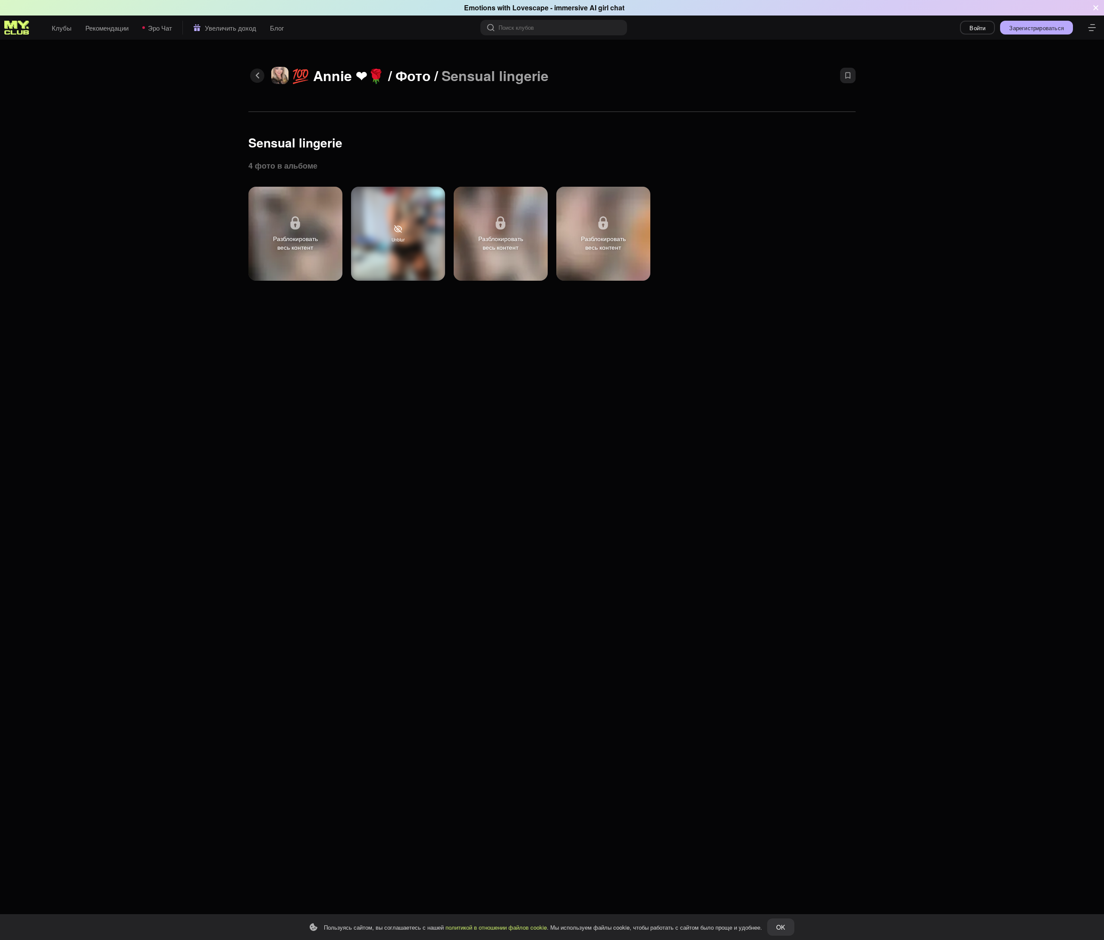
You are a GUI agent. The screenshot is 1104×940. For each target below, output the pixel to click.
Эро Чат (160, 27)
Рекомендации (107, 27)
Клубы (62, 27)
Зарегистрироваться (1036, 28)
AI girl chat (607, 8)
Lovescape (530, 8)
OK (780, 927)
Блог (277, 27)
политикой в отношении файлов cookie (496, 927)
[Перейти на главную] (16, 27)
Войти (977, 28)
